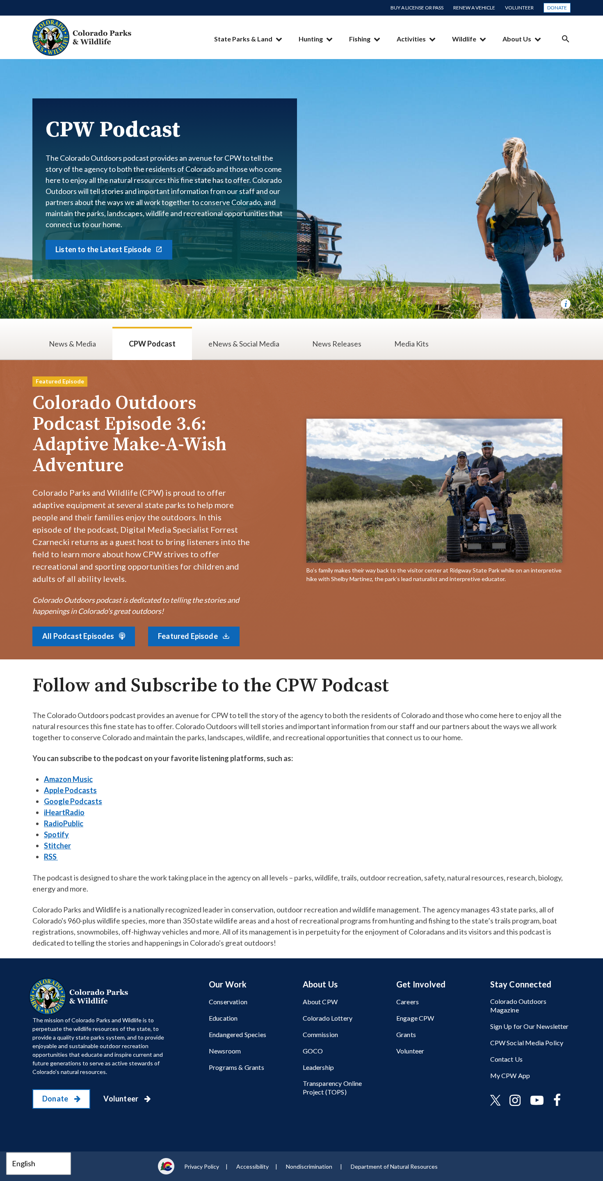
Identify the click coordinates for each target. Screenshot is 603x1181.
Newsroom (225, 1051)
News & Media (72, 343)
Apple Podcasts (70, 790)
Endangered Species (237, 1034)
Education (223, 1018)
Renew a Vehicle (474, 8)
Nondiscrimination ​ (309, 1166)
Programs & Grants (236, 1067)
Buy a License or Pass (417, 8)
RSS (51, 856)
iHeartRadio (64, 812)
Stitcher (57, 845)
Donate (557, 8)
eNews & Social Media (243, 343)
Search (566, 38)
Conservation (228, 1001)
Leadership (318, 1067)
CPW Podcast (152, 343)
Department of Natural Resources (394, 1166)
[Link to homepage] (80, 996)
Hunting (311, 39)
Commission (320, 1034)
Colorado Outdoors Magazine (518, 1005)
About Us (516, 39)
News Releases (336, 343)
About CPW (320, 1001)
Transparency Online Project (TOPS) (332, 1087)
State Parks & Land (243, 39)
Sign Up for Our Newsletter (529, 1026)
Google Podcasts (73, 801)
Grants (406, 1034)
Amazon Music (68, 779)
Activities (411, 39)
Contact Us (506, 1059)
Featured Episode (188, 636)
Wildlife (464, 39)
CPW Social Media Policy (527, 1042)
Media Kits (411, 343)
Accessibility (252, 1166)
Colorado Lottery (328, 1018)
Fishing (359, 39)
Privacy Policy (201, 1166)
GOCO (313, 1051)
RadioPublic (63, 823)
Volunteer (519, 8)
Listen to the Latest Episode (103, 249)
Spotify (56, 834)
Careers (407, 1001)
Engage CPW (415, 1018)
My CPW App (510, 1075)
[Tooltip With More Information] (566, 304)
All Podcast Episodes (79, 636)
